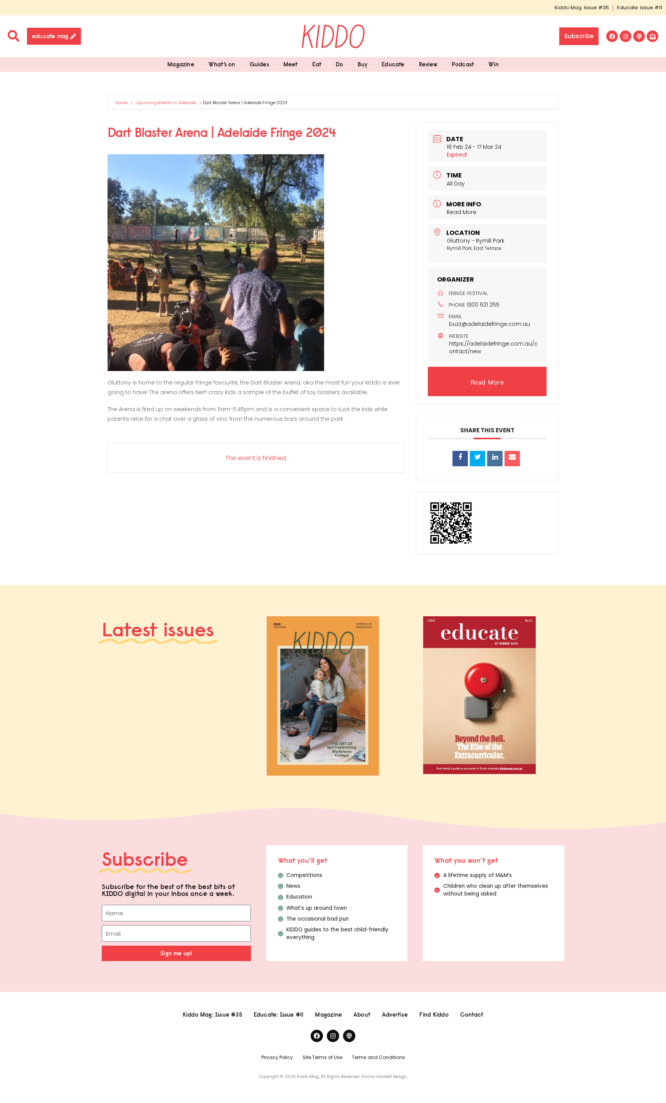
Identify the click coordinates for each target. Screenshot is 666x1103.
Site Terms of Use (322, 1057)
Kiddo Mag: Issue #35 (582, 7)
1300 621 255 (483, 305)
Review (428, 64)
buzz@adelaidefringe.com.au (489, 324)
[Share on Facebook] (460, 458)
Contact (471, 1014)
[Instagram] (625, 36)
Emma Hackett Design (384, 1076)
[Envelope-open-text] (652, 36)
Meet (290, 64)
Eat (317, 64)
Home (121, 103)
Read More (461, 212)
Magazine (180, 64)
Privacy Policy (277, 1057)
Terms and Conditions (378, 1057)
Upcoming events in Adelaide (166, 103)
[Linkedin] (495, 458)
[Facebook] (612, 36)
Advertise (395, 1014)
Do (339, 64)
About (361, 1014)
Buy (363, 64)
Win (493, 64)
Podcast (463, 64)
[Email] (512, 458)
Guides (259, 64)
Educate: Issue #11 (639, 7)
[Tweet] (477, 458)
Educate (393, 64)
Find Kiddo (434, 1014)
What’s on (222, 64)
